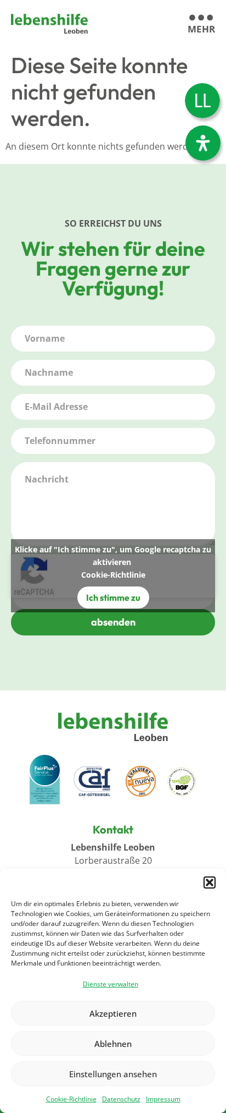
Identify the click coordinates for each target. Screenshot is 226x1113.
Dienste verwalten (110, 984)
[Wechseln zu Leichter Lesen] (202, 100)
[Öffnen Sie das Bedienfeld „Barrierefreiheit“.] (203, 143)
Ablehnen (113, 1043)
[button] (209, 882)
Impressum (163, 1099)
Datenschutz (121, 1099)
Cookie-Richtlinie (71, 1099)
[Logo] (49, 24)
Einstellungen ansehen (113, 1073)
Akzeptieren (113, 1013)
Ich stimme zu (113, 597)
